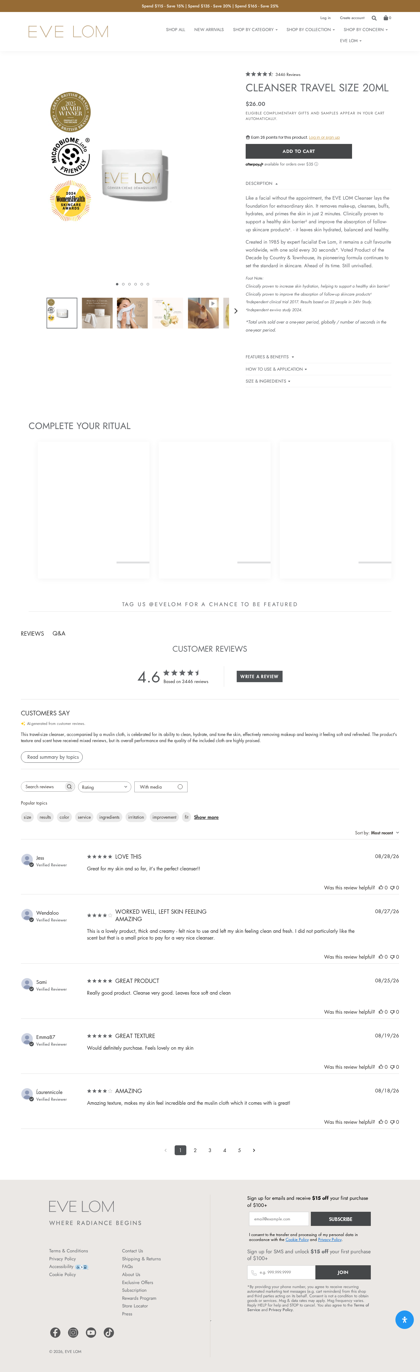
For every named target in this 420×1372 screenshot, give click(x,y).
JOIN (343, 1272)
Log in (325, 18)
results (45, 817)
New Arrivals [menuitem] (209, 29)
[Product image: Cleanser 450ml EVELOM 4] (168, 313)
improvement (164, 817)
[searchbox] (42, 786)
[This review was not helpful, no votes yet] (392, 887)
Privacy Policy (62, 1258)
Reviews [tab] (32, 633)
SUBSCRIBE (340, 1219)
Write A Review (259, 676)
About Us (131, 1274)
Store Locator (135, 1305)
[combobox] (104, 786)
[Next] (236, 311)
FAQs (127, 1266)
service (84, 817)
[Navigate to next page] (254, 1150)
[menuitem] (255, 29)
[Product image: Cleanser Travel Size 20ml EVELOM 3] (132, 313)
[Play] (132, 180)
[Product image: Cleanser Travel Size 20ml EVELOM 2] (97, 313)
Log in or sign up (324, 137)
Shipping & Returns (141, 1258)
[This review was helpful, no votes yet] (381, 887)
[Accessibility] (81, 1266)
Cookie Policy (62, 1274)
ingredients (109, 817)
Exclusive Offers (137, 1282)
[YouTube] (91, 1337)
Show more (206, 817)
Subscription (134, 1290)
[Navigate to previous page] (166, 1150)
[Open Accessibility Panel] (404, 1319)
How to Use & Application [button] (274, 369)
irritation (136, 817)
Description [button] (260, 183)
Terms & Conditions (68, 1250)
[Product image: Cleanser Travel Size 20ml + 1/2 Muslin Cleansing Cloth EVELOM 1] (61, 313)
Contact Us (132, 1250)
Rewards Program (139, 1298)
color (64, 817)
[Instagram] (73, 1337)
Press (127, 1313)
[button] (117, 284)
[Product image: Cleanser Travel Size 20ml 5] (203, 313)
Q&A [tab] (59, 633)
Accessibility (61, 1266)
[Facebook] (55, 1337)
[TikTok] (109, 1337)
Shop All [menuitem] (175, 29)
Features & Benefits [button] (268, 357)
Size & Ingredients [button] (266, 381)
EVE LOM (73, 1351)
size (27, 817)
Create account (352, 18)
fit (186, 817)
